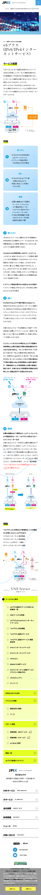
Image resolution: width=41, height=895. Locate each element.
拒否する (12, 889)
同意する (28, 889)
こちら (29, 458)
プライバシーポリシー (31, 876)
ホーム (7, 8)
